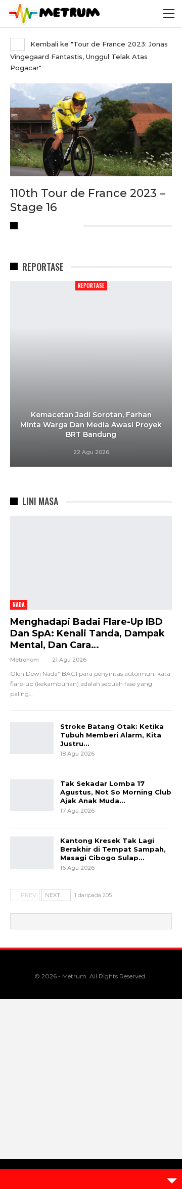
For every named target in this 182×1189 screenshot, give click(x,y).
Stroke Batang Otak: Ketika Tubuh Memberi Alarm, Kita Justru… (112, 735)
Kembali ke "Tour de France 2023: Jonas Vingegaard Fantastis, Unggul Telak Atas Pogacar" (89, 56)
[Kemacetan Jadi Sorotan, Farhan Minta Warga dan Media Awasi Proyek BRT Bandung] (91, 374)
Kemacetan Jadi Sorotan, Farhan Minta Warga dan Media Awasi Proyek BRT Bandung (91, 424)
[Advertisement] (91, 1094)
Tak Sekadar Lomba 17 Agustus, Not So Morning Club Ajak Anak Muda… (115, 792)
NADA (19, 605)
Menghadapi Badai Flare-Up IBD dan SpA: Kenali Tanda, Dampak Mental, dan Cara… (87, 633)
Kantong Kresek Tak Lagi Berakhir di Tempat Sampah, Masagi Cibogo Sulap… (113, 849)
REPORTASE (91, 285)
